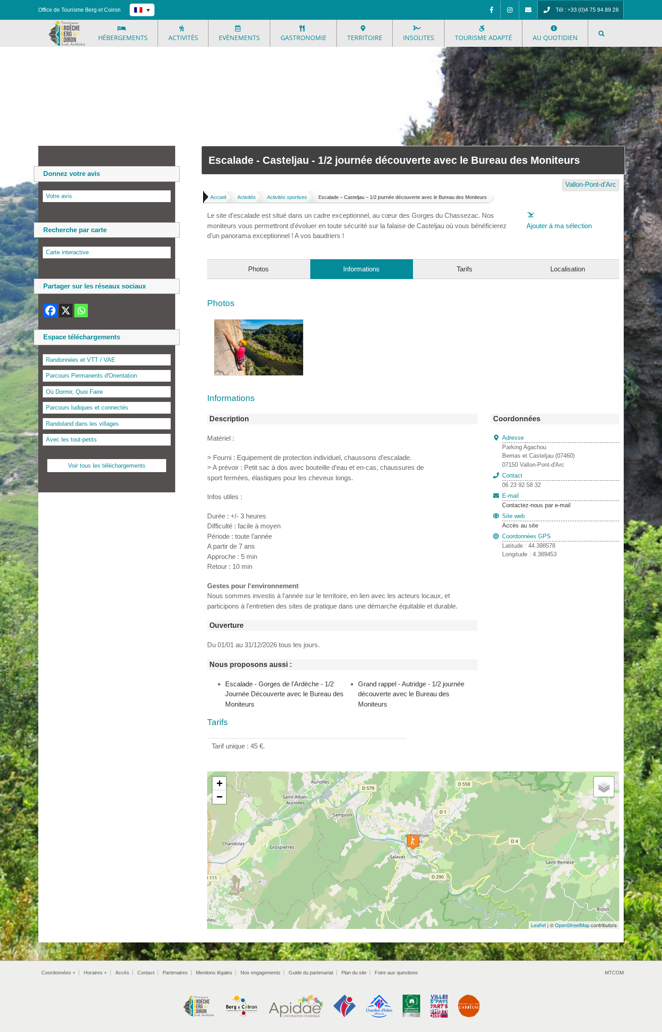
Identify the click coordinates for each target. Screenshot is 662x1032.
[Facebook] (491, 10)
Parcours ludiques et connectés (87, 407)
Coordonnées (58, 972)
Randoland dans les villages (82, 423)
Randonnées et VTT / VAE (80, 359)
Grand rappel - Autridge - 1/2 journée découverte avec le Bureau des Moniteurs (411, 694)
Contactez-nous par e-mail (536, 500)
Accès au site (520, 525)
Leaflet (538, 924)
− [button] (219, 796)
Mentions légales (214, 972)
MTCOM (614, 972)
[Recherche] (601, 33)
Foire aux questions (396, 972)
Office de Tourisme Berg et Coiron (79, 10)
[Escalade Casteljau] (258, 324)
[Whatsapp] (81, 310)
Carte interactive (67, 252)
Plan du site (354, 972)
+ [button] (219, 783)
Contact (145, 972)
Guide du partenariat (311, 972)
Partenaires (175, 972)
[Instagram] (510, 10)
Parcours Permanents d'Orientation (91, 375)
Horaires (95, 972)
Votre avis (59, 196)
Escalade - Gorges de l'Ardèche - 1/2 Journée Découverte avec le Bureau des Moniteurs (284, 694)
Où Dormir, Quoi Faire (74, 391)
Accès (122, 972)
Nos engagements (260, 972)
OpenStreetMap (572, 924)
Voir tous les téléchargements (106, 465)
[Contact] (528, 10)
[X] (66, 310)
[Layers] (604, 787)
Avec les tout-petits (71, 439)
